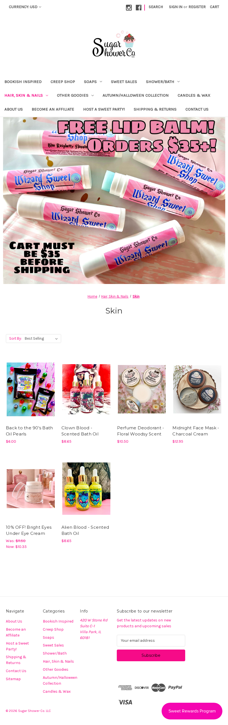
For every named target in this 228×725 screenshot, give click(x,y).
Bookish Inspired (23, 81)
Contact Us (197, 109)
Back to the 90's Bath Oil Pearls (29, 431)
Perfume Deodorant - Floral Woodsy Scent (140, 431)
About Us (13, 109)
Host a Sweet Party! (104, 109)
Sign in (175, 6)
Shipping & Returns (155, 109)
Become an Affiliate (53, 109)
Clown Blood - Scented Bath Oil (79, 431)
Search (156, 6)
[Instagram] (129, 8)
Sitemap (13, 679)
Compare (29, 389)
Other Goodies (72, 95)
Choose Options (30, 399)
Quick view (26, 379)
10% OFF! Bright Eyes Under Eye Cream (28, 530)
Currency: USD (23, 6)
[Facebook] (139, 8)
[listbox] (42, 338)
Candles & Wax (194, 95)
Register (197, 6)
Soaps (90, 81)
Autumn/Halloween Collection (136, 95)
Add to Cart (86, 399)
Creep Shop (63, 81)
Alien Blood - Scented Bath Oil (85, 530)
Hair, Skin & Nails (23, 95)
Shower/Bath (160, 81)
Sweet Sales (124, 81)
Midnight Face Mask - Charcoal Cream (195, 431)
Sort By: (15, 338)
